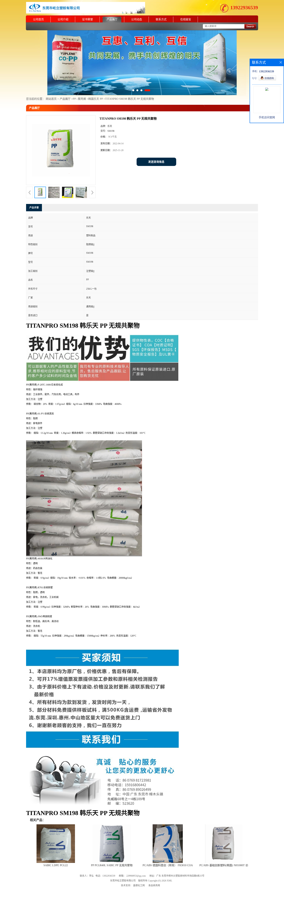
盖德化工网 (139, 869)
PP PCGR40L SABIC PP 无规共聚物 (112, 848)
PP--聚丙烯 (79, 82)
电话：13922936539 (105, 859)
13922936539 (244, 7)
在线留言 (185, 19)
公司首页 (38, 19)
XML (169, 864)
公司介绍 (63, 19)
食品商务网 (154, 869)
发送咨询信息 (156, 145)
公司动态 (136, 19)
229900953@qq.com (136, 859)
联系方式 (161, 19)
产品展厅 (112, 19)
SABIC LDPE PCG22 (55, 848)
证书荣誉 (87, 19)
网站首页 (51, 82)
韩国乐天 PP (95, 82)
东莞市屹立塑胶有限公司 (123, 864)
